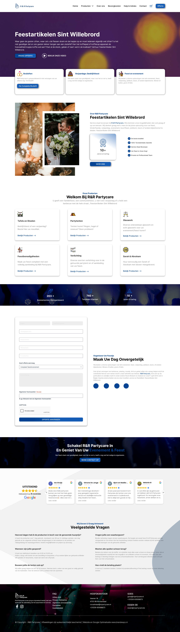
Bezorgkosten (114, 6)
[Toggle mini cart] (151, 6)
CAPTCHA (22, 405)
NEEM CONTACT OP (90, 460)
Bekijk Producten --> (27, 235)
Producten (86, 6)
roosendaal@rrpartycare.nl (100, 604)
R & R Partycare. (117, 123)
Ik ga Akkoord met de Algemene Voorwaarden (35, 399)
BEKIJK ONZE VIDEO (57, 56)
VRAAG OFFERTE (25, 56)
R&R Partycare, (145, 373)
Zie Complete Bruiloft (28, 86)
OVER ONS (100, 164)
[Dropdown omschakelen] (93, 6)
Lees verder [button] (52, 501)
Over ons (101, 6)
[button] (163, 492)
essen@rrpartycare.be (136, 608)
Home (75, 6)
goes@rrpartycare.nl (136, 596)
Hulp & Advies (130, 6)
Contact (143, 6)
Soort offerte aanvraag (27, 363)
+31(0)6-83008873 (97, 607)
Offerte (160, 6)
